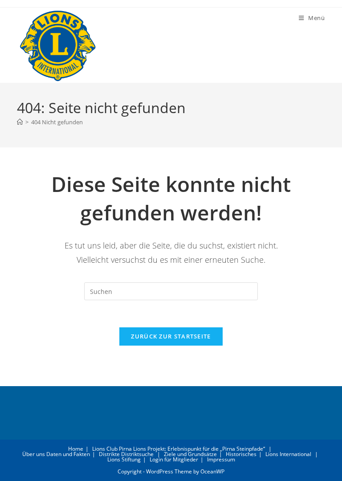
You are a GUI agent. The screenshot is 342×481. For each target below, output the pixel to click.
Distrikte (109, 454)
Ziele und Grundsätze (190, 454)
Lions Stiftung (124, 459)
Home (75, 448)
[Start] (20, 122)
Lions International (288, 454)
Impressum (221, 459)
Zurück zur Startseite (171, 336)
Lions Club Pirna (112, 448)
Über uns (33, 454)
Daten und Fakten (68, 454)
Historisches (241, 454)
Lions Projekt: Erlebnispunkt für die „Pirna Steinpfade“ (199, 448)
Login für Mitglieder (174, 459)
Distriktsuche (137, 454)
